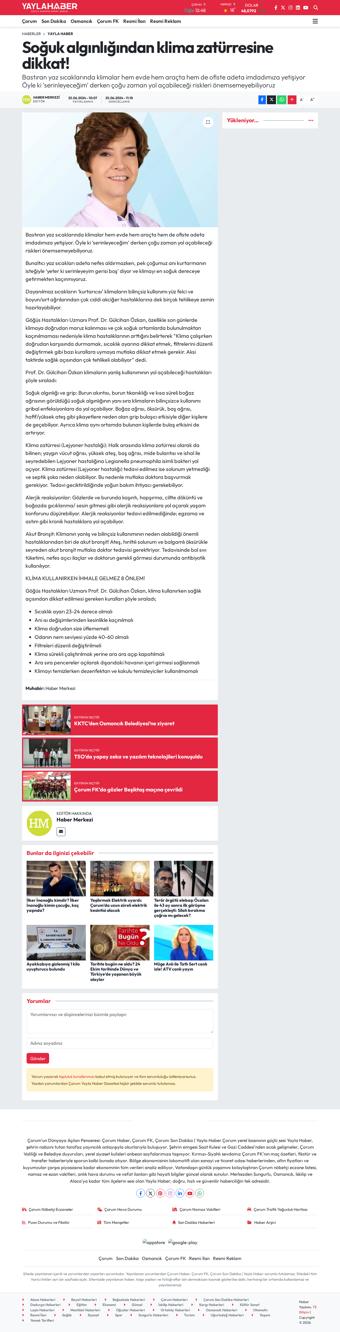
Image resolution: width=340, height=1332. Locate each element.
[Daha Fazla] (292, 99)
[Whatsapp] (199, 1193)
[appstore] (153, 1241)
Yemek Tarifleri (41, 1320)
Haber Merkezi (75, 819)
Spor (118, 1315)
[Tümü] (310, 120)
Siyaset (93, 1315)
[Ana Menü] (315, 21)
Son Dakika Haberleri (196, 1222)
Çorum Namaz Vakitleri (200, 1209)
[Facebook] (140, 1193)
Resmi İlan (134, 21)
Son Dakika (53, 21)
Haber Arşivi (265, 1222)
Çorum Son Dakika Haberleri (226, 1299)
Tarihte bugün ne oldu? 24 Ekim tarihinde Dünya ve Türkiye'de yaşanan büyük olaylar (116, 971)
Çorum (29, 21)
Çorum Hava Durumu (123, 1209)
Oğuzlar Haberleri (130, 1310)
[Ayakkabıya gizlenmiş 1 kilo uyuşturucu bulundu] (56, 942)
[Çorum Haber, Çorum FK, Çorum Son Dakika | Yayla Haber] (49, 8)
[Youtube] (189, 1193)
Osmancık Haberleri (221, 1310)
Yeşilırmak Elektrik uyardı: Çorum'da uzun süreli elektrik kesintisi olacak (118, 905)
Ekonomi (109, 1305)
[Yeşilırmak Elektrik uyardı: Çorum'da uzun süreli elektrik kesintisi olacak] (120, 878)
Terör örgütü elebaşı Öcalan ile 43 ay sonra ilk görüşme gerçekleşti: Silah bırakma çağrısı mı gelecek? (181, 907)
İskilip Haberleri (170, 1305)
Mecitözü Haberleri (85, 1310)
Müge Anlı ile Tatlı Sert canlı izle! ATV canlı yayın (180, 966)
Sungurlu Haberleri (153, 1315)
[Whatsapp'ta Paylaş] (281, 99)
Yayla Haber (60, 33)
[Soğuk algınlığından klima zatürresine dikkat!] (120, 169)
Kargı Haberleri (211, 1305)
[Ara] (315, 7)
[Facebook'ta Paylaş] (262, 99)
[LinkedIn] (180, 1193)
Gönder (38, 1058)
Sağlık (66, 1315)
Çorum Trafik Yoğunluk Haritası (280, 1209)
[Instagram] (170, 1193)
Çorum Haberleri (174, 1299)
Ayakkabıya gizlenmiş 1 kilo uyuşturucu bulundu (53, 966)
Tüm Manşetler (116, 1222)
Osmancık (81, 21)
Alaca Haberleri (42, 1299)
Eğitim (81, 1305)
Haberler (31, 33)
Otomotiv (260, 1310)
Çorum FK (108, 21)
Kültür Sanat (249, 1305)
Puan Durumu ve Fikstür (49, 1222)
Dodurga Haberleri (45, 1305)
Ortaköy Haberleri (175, 1310)
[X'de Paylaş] (271, 99)
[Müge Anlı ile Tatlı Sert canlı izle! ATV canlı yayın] (183, 942)
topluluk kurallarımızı (77, 1076)
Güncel (136, 1305)
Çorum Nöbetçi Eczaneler (51, 1209)
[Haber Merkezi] (39, 822)
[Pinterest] (160, 1193)
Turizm (189, 1315)
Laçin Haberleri (41, 1310)
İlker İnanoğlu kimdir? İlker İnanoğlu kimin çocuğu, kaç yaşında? (53, 905)
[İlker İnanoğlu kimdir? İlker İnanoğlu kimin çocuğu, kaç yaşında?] (56, 878)
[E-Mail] (61, 831)
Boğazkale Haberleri (128, 1299)
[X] (150, 1193)
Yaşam (264, 1315)
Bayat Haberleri (83, 1299)
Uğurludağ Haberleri (227, 1315)
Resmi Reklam (165, 21)
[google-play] (183, 1241)
